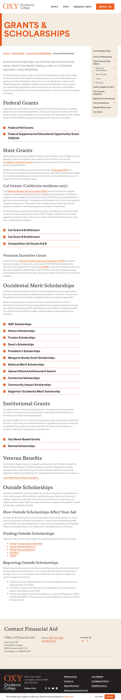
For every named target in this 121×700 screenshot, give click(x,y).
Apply (54, 7)
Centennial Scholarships (24, 378)
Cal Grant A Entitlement (24, 230)
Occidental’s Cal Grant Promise (18, 162)
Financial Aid (18, 53)
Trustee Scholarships (21, 337)
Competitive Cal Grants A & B (27, 243)
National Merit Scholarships (26, 364)
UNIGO (13, 555)
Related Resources (102, 107)
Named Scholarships (21, 446)
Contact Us (68, 681)
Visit (66, 7)
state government (59, 169)
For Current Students (99, 92)
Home (6, 53)
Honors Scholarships (21, 331)
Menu (103, 6)
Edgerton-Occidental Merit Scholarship (34, 391)
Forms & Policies (101, 102)
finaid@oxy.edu (49, 640)
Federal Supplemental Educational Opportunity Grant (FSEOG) (43, 136)
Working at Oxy (70, 676)
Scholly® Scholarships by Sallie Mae (26, 543)
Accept (110, 697)
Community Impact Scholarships (29, 384)
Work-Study (101, 74)
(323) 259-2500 (30, 682)
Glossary (99, 82)
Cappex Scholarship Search (23, 546)
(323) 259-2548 (56, 637)
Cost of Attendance (102, 56)
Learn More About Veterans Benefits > (21, 477)
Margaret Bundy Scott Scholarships (31, 358)
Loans (98, 78)
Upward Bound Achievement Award (32, 371)
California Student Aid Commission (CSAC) (27, 191)
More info (69, 696)
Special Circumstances (104, 98)
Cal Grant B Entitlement (24, 237)
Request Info (82, 7)
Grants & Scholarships (101, 69)
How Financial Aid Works (39, 53)
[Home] (21, 7)
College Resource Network (22, 549)
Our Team (97, 111)
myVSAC (44, 266)
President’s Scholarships (24, 351)
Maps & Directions (71, 685)
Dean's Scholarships (21, 344)
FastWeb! (14, 552)
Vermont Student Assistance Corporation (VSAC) (42, 260)
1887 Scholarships (19, 324)
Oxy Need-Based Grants (24, 439)
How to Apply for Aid (103, 86)
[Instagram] (87, 641)
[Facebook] (82, 641)
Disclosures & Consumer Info (76, 690)
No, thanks (99, 697)
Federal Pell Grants (20, 127)
